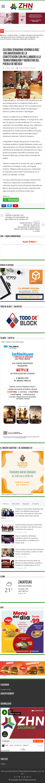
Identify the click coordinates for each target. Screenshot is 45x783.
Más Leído (16, 504)
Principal (32, 68)
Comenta (35, 504)
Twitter (4, 759)
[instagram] (30, 776)
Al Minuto (5, 504)
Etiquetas (26, 504)
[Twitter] (19, 776)
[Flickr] (22, 776)
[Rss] (15, 776)
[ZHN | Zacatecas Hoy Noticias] (22, 6)
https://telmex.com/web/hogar (13, 342)
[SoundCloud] (27, 776)
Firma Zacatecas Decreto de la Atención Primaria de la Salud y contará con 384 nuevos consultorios (29, 551)
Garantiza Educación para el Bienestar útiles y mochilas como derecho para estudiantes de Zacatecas (28, 527)
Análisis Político (13, 35)
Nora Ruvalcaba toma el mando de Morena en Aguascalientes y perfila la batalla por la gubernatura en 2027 (28, 563)
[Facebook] (17, 776)
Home (4, 35)
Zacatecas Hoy (5, 689)
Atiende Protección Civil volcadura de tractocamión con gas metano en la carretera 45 (17, 216)
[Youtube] (24, 776)
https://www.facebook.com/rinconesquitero (17, 494)
